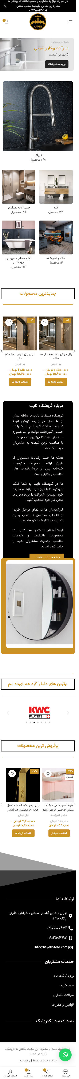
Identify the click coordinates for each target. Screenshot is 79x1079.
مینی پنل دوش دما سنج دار (20, 356)
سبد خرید (67, 981)
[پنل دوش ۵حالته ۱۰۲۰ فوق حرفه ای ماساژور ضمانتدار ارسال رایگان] (20, 781)
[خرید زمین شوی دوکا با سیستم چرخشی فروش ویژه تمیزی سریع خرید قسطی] (56, 781)
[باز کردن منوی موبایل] (70, 22)
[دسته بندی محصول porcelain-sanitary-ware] (18, 193)
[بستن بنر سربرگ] (5, 6)
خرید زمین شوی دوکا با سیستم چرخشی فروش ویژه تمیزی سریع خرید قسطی (55, 806)
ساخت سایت (48, 1057)
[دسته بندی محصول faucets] (38, 122)
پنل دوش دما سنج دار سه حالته (56, 356)
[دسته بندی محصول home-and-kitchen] (56, 244)
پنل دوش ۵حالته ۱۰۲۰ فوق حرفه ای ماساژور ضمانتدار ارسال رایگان (20, 806)
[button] (67, 54)
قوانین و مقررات (63, 1001)
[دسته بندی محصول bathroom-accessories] (18, 246)
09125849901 (38, 10)
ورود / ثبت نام (64, 972)
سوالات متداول (63, 991)
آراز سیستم (26, 1057)
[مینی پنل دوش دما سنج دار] (20, 333)
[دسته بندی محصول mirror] (56, 193)
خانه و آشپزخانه (55, 811)
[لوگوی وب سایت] (37, 21)
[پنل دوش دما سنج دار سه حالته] (56, 333)
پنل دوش (56, 364)
